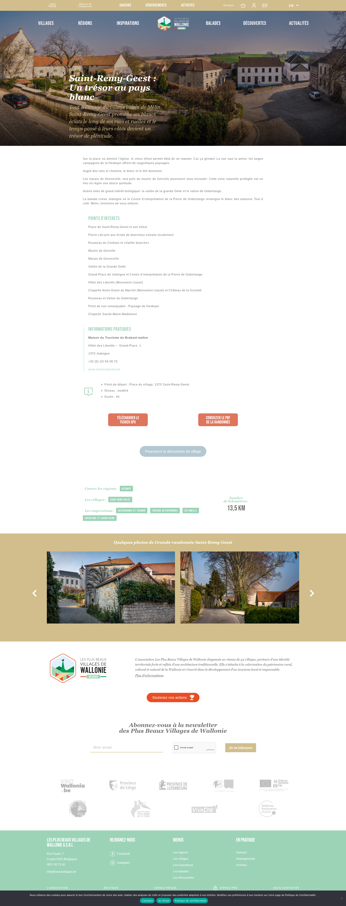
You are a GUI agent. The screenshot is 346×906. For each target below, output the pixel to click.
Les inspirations (183, 865)
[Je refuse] (341, 898)
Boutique (228, 5)
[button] (293, 5)
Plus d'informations (149, 675)
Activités (187, 5)
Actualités (299, 23)
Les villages (180, 858)
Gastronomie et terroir (131, 510)
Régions (85, 23)
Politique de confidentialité (190, 900)
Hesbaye (126, 488)
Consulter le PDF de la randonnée (218, 420)
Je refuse (163, 900)
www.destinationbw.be (104, 369)
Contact (266, 5)
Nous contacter (286, 887)
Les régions (180, 852)
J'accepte (147, 900)
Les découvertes (183, 877)
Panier (245, 5)
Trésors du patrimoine (165, 510)
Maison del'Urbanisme (85, 5)
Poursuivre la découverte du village (173, 451)
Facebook (123, 853)
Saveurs (125, 5)
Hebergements (245, 858)
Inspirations (128, 23)
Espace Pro (229, 887)
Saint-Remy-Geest (120, 499)
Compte (255, 5)
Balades (213, 23)
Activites (241, 865)
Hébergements (156, 5)
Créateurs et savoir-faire (100, 518)
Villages (46, 23)
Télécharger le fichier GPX (128, 420)
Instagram (123, 862)
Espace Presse (165, 887)
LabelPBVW (52, 5)
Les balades (181, 871)
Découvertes (254, 23)
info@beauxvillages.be (61, 871)
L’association (57, 887)
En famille (191, 510)
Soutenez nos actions (169, 697)
